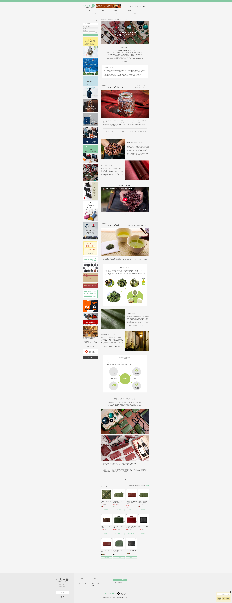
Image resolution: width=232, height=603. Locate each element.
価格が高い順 (137, 485)
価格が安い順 (131, 485)
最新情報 (131, 5)
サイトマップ (94, 585)
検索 (90, 35)
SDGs (143, 10)
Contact (62, 592)
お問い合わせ (138, 5)
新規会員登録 (138, 6)
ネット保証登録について (119, 582)
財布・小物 (115, 13)
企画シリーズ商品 (107, 19)
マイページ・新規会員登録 (120, 579)
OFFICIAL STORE (90, 346)
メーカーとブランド (103, 10)
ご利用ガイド (146, 5)
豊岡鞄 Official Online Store (90, 7)
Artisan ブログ (83, 583)
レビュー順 (143, 485)
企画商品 (134, 13)
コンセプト (89, 10)
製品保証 (129, 10)
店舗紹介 (116, 10)
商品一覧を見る (125, 61)
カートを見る (146, 6)
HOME (102, 19)
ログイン (131, 6)
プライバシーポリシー (96, 583)
